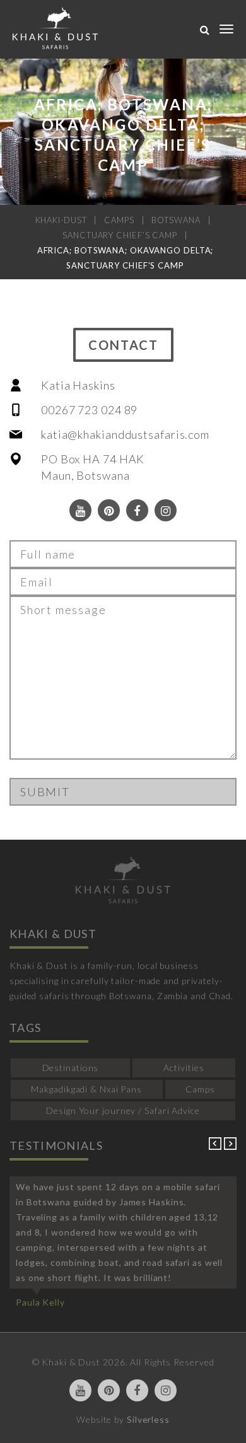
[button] (216, 1146)
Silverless (148, 1419)
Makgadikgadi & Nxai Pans (86, 1089)
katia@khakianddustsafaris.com (125, 434)
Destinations (70, 1067)
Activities (183, 1067)
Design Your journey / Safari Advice (123, 1110)
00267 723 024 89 (89, 410)
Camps (200, 1089)
